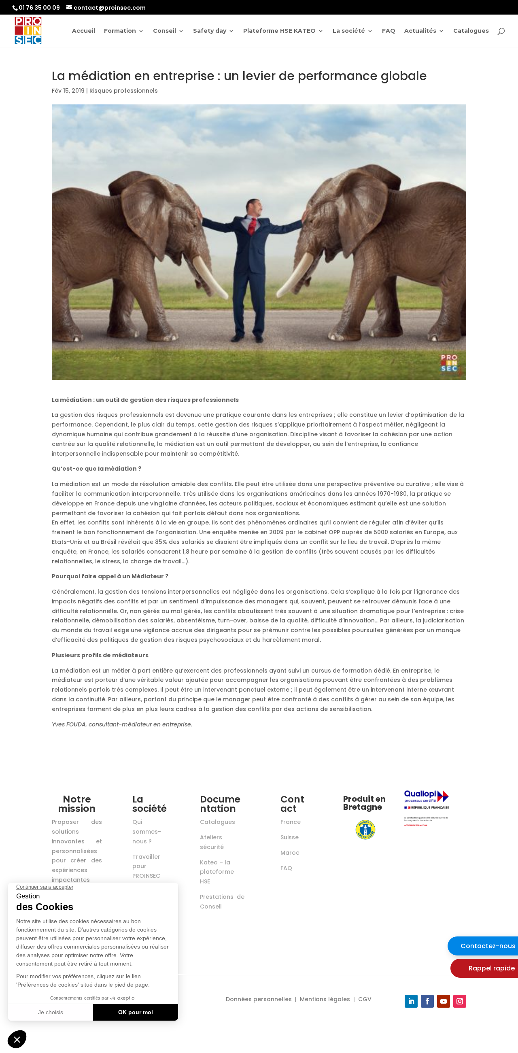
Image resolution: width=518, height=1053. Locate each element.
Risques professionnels (123, 91)
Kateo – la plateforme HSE (217, 872)
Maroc (289, 853)
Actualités (420, 31)
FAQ (388, 31)
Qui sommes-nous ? (146, 831)
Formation (120, 31)
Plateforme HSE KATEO (279, 31)
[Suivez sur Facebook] (427, 1001)
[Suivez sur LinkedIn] (411, 1001)
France (290, 822)
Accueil (83, 31)
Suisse (289, 837)
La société (349, 31)
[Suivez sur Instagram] (459, 1001)
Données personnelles (259, 999)
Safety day (209, 31)
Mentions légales (325, 999)
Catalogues (471, 31)
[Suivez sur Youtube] (443, 1001)
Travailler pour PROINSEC (146, 866)
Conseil (164, 31)
